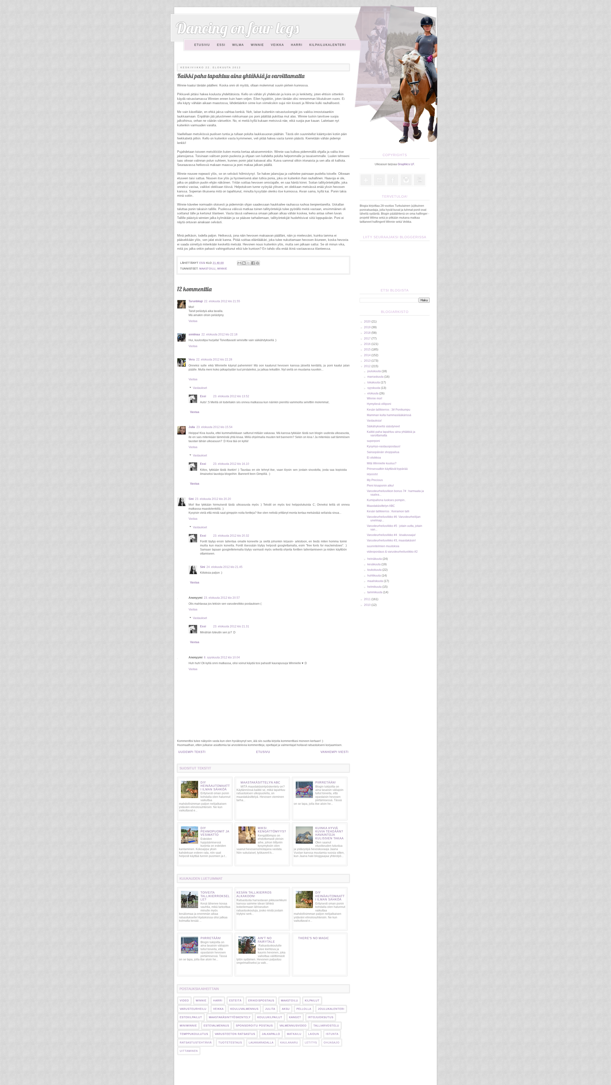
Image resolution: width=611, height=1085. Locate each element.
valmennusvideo (293, 1025)
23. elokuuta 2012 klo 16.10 (231, 464)
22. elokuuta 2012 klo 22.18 (219, 334)
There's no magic (313, 938)
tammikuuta (375, 592)
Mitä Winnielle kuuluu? (381, 463)
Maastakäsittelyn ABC (260, 782)
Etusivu (202, 45)
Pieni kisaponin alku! (380, 485)
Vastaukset (200, 388)
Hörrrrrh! (372, 474)
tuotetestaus (230, 1042)
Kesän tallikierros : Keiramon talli (388, 511)
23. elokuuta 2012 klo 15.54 (214, 427)
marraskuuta (375, 376)
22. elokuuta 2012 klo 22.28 (214, 359)
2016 (367, 344)
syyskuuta (374, 388)
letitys (311, 1042)
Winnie (257, 45)
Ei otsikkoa (374, 457)
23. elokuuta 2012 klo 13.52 (231, 396)
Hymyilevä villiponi (379, 404)
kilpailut (312, 1000)
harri (217, 1000)
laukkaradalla (261, 1042)
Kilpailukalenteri (327, 45)
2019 (367, 327)
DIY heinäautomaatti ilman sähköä (215, 786)
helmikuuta (374, 586)
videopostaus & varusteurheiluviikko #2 (392, 551)
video (184, 1000)
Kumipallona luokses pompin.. (386, 500)
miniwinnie (188, 1025)
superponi (373, 441)
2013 (367, 360)
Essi (221, 45)
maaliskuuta (375, 581)
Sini (191, 499)
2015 (367, 349)
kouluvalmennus (244, 1008)
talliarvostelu (326, 1025)
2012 (367, 366)
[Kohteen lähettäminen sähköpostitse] (239, 263)
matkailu (294, 1033)
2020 (367, 321)
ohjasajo (332, 1042)
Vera (192, 359)
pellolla (303, 1008)
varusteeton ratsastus (235, 1033)
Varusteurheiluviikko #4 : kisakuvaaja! (391, 535)
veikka (218, 1008)
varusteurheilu (193, 1008)
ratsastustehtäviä (196, 1042)
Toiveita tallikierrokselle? (215, 896)
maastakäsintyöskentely (230, 1017)
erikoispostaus (261, 1000)
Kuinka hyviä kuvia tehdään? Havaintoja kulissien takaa (329, 833)
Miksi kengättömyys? (272, 829)
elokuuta (373, 393)
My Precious (375, 480)
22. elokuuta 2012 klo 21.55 (222, 301)
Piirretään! (325, 782)
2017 (367, 338)
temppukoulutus (194, 1033)
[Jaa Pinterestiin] (257, 263)
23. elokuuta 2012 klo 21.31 (231, 626)
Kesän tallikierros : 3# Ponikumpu (388, 409)
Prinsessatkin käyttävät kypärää (387, 469)
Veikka (277, 45)
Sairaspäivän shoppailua (383, 452)
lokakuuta (374, 382)
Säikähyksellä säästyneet (383, 426)
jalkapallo (271, 1033)
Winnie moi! (374, 398)
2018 (367, 332)
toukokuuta (374, 570)
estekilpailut (191, 1017)
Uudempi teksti (191, 752)
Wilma (238, 45)
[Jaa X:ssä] (248, 263)
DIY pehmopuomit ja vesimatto (214, 831)
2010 (367, 605)
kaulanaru (289, 1042)
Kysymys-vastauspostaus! (383, 446)
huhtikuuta (374, 575)
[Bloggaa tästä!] (244, 263)
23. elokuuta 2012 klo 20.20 (213, 499)
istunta (332, 1033)
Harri (296, 45)
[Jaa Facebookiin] (253, 263)
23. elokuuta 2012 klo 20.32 (231, 535)
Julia (192, 427)
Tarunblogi (196, 301)
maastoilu (207, 268)
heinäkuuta (375, 559)
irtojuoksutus (320, 1017)
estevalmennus (216, 1025)
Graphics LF (406, 164)
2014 (367, 355)
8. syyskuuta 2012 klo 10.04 (222, 657)
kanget (295, 1017)
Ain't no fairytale (266, 940)
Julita (270, 1008)
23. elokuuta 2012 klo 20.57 (222, 597)
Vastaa (193, 321)
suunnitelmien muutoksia (383, 546)
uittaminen (189, 1050)
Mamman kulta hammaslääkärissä (389, 415)
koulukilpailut (269, 1017)
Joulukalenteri (331, 1008)
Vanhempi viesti (334, 752)
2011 (367, 599)
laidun (313, 1033)
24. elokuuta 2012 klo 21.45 (224, 567)
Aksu (286, 1008)
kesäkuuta (374, 564)
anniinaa (194, 334)
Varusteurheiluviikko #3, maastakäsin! (391, 540)
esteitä (235, 1000)
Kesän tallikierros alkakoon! (254, 894)
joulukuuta (374, 371)
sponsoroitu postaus (254, 1025)
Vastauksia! (374, 420)
